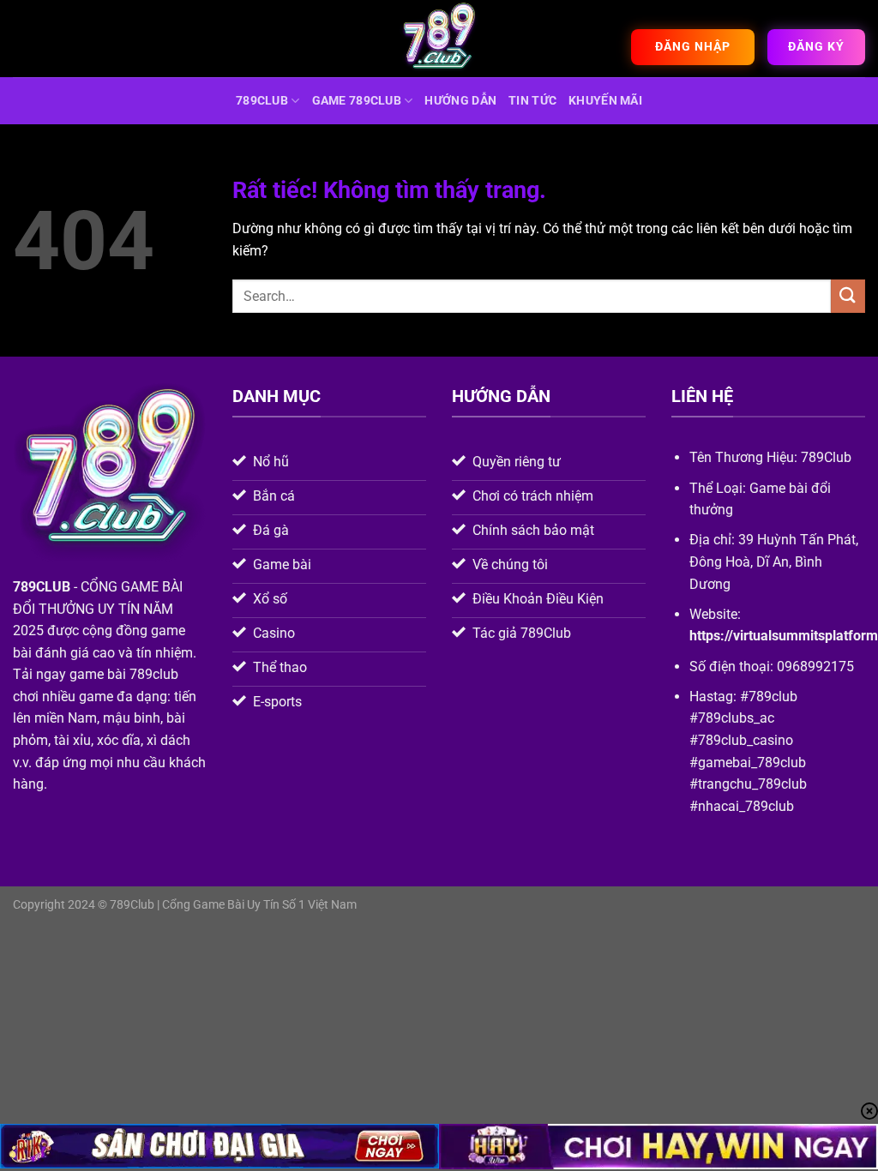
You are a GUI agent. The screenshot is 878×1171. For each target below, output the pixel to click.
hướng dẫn (460, 100)
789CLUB (262, 100)
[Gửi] (848, 296)
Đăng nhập (693, 46)
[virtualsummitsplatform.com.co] (439, 38)
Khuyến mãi (605, 100)
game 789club (356, 100)
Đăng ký (816, 46)
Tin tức (532, 100)
